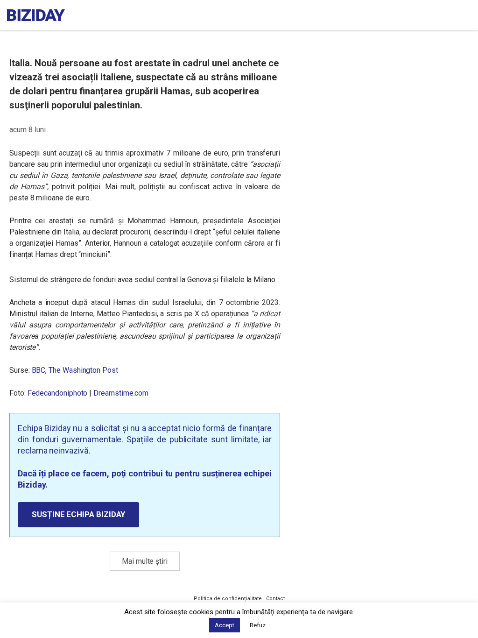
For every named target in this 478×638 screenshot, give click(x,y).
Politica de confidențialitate (228, 598)
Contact (275, 598)
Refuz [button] (258, 625)
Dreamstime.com (120, 393)
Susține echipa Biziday (78, 514)
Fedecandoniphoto (58, 393)
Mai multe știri (145, 561)
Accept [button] (224, 625)
